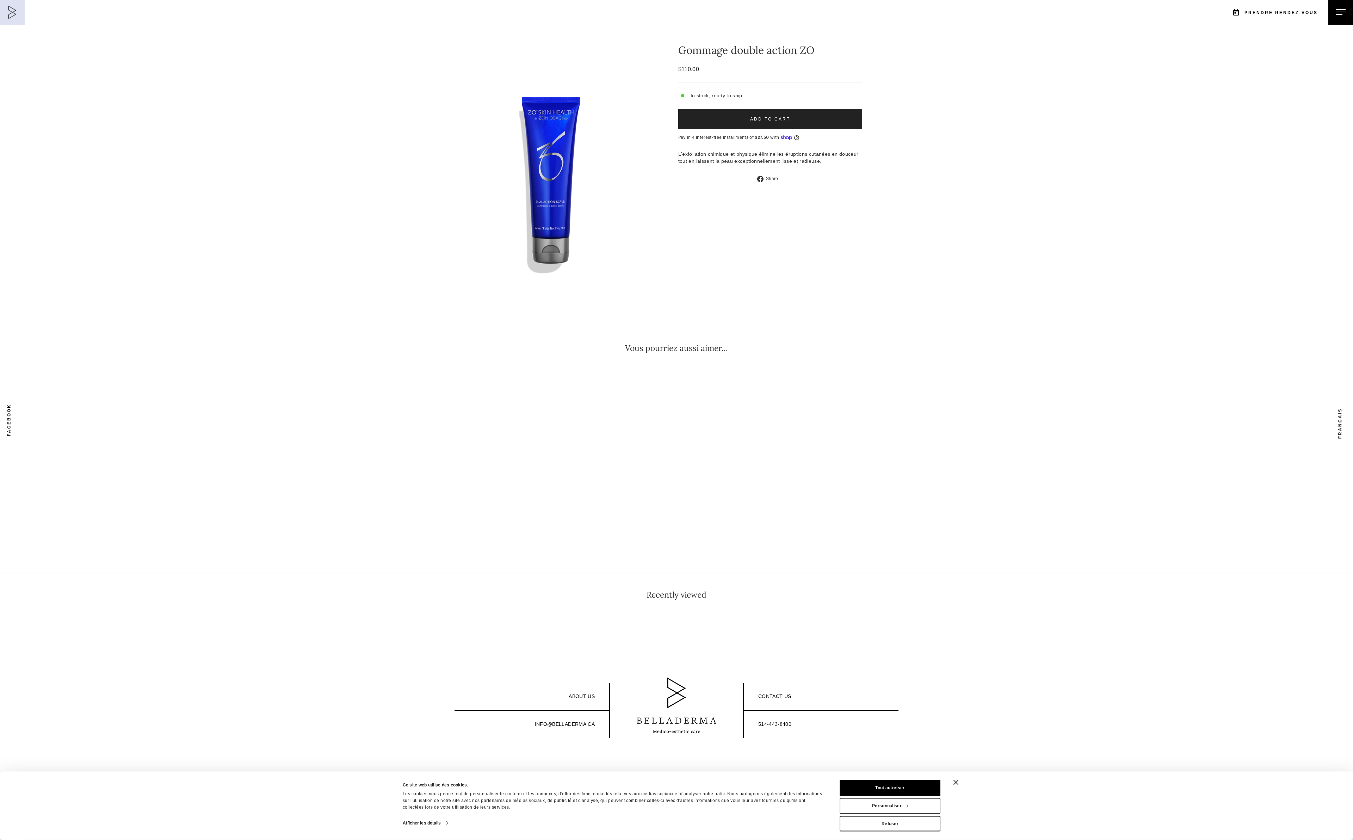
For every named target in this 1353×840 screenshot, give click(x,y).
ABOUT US (582, 696)
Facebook (9, 420)
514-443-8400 (774, 724)
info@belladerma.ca (565, 724)
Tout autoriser (889, 787)
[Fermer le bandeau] (955, 782)
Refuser (890, 823)
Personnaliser (887, 805)
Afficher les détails (422, 822)
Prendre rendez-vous (1281, 12)
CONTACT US (774, 696)
